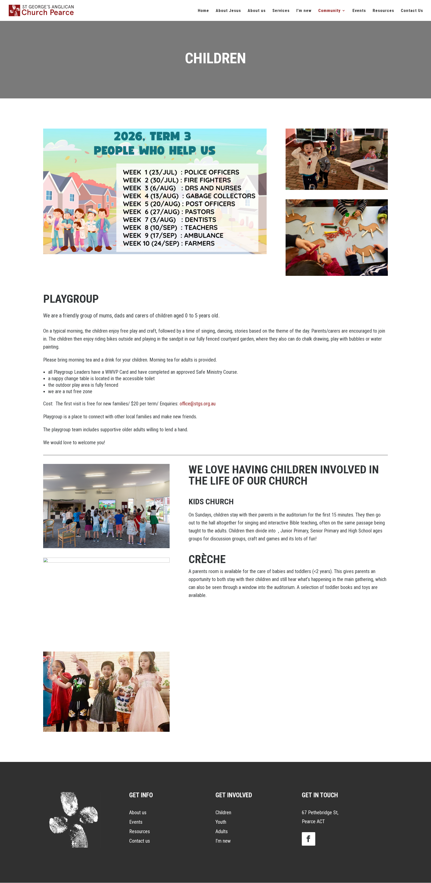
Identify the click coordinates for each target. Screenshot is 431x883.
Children (223, 812)
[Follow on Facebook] (308, 839)
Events (135, 822)
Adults (222, 831)
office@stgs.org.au (198, 404)
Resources (139, 831)
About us (137, 812)
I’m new (223, 841)
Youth (221, 822)
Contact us (139, 841)
